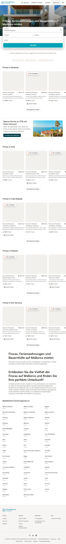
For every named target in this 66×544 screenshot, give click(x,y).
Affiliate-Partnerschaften (23, 527)
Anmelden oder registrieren (12, 135)
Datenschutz (19, 541)
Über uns (5, 521)
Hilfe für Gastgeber (24, 521)
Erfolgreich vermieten (36, 2)
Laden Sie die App (56, 518)
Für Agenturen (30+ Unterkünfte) (40, 521)
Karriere (5, 518)
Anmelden (47, 2)
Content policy (28, 541)
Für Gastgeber (38, 518)
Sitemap (35, 541)
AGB (59, 539)
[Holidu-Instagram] (29, 535)
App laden (26, 2)
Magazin (5, 523)
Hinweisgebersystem (44, 541)
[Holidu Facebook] (36, 535)
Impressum (53, 539)
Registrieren (56, 2)
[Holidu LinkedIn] (33, 535)
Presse (20, 523)
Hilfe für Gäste (22, 518)
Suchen (33, 45)
